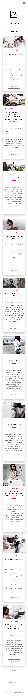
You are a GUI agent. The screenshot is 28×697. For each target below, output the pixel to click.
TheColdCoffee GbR (14, 694)
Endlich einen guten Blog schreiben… (14, 627)
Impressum (12, 682)
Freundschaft (14, 424)
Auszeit (14, 360)
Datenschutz (14, 685)
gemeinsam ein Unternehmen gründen (14, 561)
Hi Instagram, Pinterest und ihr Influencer (14, 493)
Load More (14, 670)
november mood (14, 54)
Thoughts (14, 50)
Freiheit (14, 177)
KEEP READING (14, 86)
